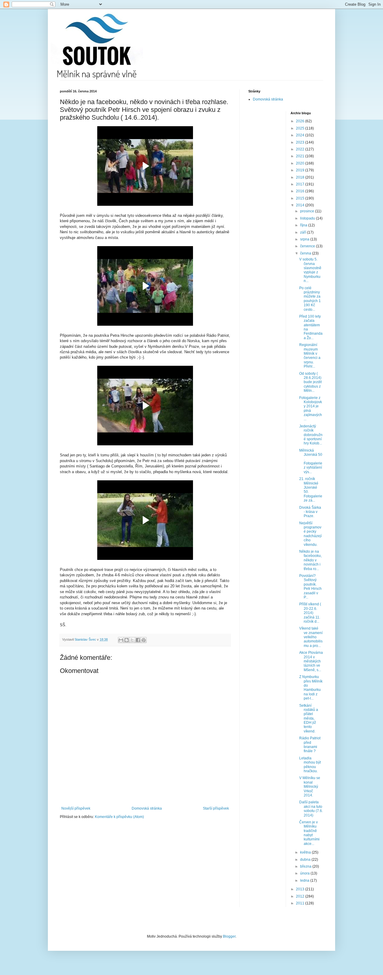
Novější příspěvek (75, 808)
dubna (305, 859)
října (304, 225)
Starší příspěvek (216, 808)
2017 (300, 184)
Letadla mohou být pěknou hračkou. (310, 764)
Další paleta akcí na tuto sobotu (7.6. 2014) (311, 808)
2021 (300, 156)
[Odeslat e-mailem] (121, 640)
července (308, 246)
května (306, 852)
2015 (300, 198)
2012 (300, 896)
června (306, 253)
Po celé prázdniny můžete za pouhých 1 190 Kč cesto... (310, 299)
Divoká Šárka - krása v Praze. (310, 511)
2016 (300, 191)
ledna (305, 880)
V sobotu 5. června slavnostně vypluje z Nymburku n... (310, 270)
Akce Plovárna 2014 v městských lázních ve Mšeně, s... (311, 661)
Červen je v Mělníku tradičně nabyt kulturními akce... (309, 833)
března (306, 866)
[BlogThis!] (127, 640)
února (305, 873)
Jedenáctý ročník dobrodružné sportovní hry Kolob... (311, 435)
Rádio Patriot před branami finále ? (309, 744)
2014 (300, 205)
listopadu (308, 218)
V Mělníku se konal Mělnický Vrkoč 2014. (309, 786)
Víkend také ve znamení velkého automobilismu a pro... (311, 637)
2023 (300, 142)
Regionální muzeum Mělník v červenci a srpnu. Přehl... (309, 355)
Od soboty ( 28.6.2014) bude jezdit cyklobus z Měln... (310, 382)
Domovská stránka (147, 808)
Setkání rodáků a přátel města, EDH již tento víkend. (308, 718)
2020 (300, 163)
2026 (300, 121)
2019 (300, 170)
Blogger (229, 936)
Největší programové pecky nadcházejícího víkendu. (310, 534)
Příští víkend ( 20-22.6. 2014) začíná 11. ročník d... (310, 613)
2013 (300, 889)
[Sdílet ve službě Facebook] (138, 640)
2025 (300, 128)
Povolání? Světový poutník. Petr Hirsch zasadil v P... (310, 586)
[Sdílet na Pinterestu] (144, 640)
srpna (305, 239)
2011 (300, 903)
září (303, 232)
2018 (300, 177)
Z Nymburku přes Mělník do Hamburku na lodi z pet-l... (311, 687)
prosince (307, 211)
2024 (300, 135)
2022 (300, 149)
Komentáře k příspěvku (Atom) (119, 817)
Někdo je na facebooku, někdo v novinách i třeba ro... (310, 560)
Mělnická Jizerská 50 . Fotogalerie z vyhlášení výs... (310, 461)
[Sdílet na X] (132, 640)
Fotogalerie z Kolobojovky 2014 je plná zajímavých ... (310, 408)
